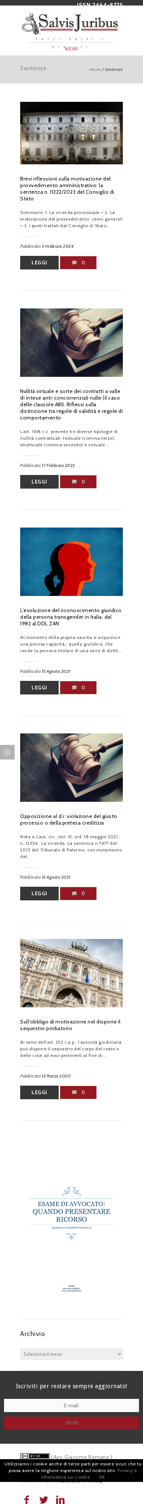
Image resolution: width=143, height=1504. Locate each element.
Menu (71, 49)
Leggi (39, 262)
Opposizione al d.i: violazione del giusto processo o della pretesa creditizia (68, 819)
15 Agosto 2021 (56, 671)
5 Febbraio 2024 (58, 246)
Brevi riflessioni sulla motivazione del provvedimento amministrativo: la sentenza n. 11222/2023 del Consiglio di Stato (67, 188)
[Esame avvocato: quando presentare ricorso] (71, 1304)
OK (102, 1477)
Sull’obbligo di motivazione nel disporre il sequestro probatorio (70, 1025)
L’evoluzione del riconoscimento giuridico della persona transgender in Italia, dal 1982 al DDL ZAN (71, 617)
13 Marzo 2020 (56, 1076)
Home (95, 69)
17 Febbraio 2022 (58, 465)
